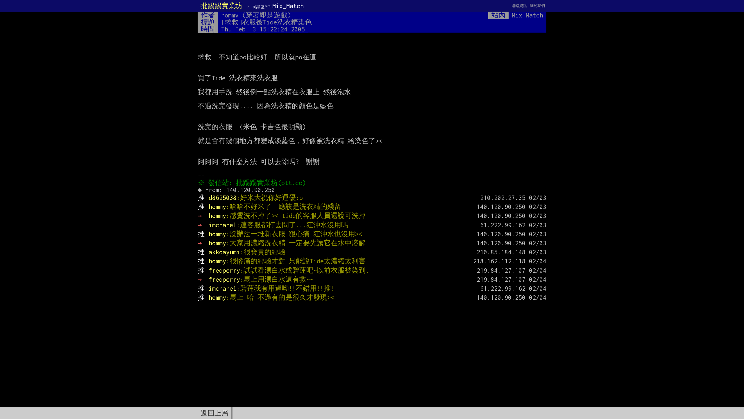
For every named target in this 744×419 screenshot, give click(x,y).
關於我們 (537, 6)
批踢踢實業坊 (221, 6)
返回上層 (214, 413)
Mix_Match (278, 6)
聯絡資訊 (519, 6)
